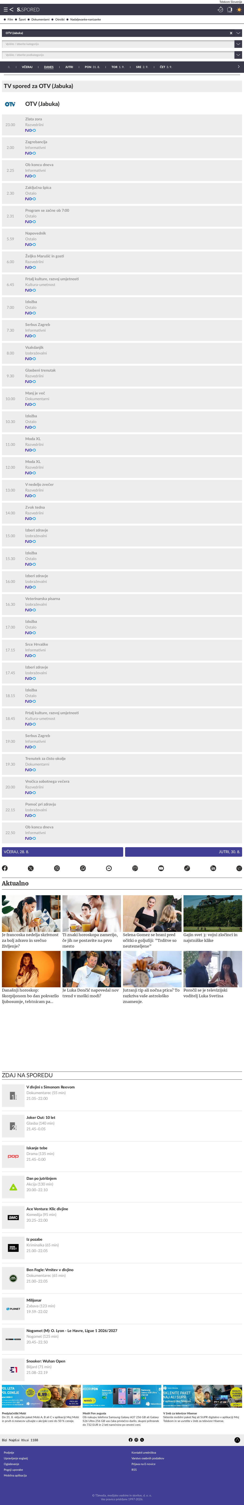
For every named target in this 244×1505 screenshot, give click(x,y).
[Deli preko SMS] (135, 869)
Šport (22, 19)
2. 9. (142, 67)
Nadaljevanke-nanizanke (85, 19)
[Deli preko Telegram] (239, 869)
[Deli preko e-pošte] (161, 869)
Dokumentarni (40, 19)
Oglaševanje (11, 1464)
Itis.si (25, 1440)
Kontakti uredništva (144, 1452)
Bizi (4, 1440)
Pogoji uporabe (13, 1469)
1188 (34, 1440)
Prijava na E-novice (143, 1464)
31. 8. (92, 67)
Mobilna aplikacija (15, 1475)
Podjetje (9, 1452)
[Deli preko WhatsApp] (83, 869)
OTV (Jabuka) (42, 104)
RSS (134, 1469)
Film (10, 19)
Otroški (60, 19)
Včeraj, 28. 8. (16, 852)
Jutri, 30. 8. (229, 852)
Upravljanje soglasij (16, 1458)
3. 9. (166, 67)
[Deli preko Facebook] (5, 869)
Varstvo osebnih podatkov (148, 1458)
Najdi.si (14, 1440)
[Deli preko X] (31, 869)
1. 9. (118, 67)
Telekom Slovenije (230, 1)
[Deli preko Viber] (57, 869)
